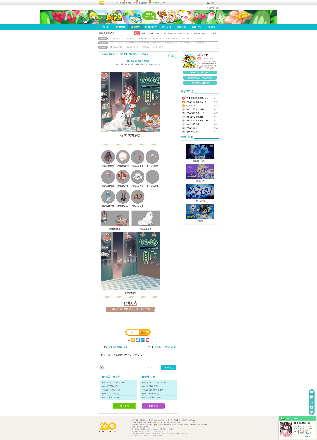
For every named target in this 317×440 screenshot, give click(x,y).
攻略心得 (196, 27)
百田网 (111, 2)
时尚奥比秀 (150, 27)
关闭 (313, 418)
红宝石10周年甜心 (116, 43)
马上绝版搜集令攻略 (168, 33)
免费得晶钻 (145, 47)
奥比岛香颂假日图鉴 (111, 394)
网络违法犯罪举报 (142, 427)
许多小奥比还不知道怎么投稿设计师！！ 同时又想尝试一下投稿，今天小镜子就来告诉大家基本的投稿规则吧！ (303, 429)
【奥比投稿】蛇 (191, 132)
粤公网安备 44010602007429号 (166, 424)
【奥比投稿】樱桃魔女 (194, 117)
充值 (208, 8)
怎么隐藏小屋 (195, 33)
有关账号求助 (190, 106)
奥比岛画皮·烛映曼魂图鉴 (153, 390)
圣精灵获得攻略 (153, 33)
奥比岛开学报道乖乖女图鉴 (165, 347)
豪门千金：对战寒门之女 (127, 38)
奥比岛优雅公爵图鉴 (151, 386)
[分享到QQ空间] (138, 340)
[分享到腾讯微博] (143, 340)
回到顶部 (312, 412)
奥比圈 (211, 27)
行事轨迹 (199, 38)
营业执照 (135, 424)
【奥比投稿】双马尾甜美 (195, 109)
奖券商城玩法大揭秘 (200, 83)
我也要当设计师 (302, 423)
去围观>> (308, 436)
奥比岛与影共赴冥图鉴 (152, 397)
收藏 (217, 8)
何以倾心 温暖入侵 (186, 38)
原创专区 (181, 27)
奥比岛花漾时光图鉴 (151, 394)
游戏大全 (153, 406)
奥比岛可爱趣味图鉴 (111, 386)
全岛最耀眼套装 (144, 43)
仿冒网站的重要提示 (200, 72)
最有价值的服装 (130, 43)
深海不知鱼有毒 (144, 38)
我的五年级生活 (158, 38)
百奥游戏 (102, 2)
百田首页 (124, 406)
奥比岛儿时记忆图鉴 (111, 397)
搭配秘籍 (120, 27)
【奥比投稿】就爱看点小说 (195, 102)
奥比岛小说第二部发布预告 (200, 78)
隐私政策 (192, 420)
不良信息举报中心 (183, 424)
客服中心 (177, 420)
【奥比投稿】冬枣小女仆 (195, 113)
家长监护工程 (159, 420)
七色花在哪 (215, 33)
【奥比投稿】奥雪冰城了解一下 (197, 120)
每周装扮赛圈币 (158, 47)
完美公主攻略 (183, 33)
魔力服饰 (123, 54)
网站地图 (185, 420)
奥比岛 (113, 17)
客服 (212, 8)
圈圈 (199, 58)
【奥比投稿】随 (191, 128)
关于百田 (135, 420)
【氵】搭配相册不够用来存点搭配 (198, 98)
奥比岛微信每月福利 (116, 47)
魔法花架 (205, 33)
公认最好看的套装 (171, 43)
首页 (105, 27)
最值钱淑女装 (157, 43)
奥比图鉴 (135, 27)
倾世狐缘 (113, 38)
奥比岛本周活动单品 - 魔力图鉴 (155, 382)
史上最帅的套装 (199, 43)
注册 (212, 3)
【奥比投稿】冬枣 (192, 124)
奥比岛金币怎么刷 (132, 47)
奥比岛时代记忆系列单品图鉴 (114, 382)
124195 (205, 58)
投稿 (172, 56)
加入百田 (150, 420)
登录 (208, 3)
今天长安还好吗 (171, 38)
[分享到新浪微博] (147, 340)
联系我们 (143, 420)
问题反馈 (312, 407)
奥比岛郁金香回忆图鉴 (112, 390)
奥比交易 (166, 27)
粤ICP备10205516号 (146, 424)
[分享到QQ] (133, 340)
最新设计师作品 (185, 43)
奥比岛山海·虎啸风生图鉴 (117, 347)
